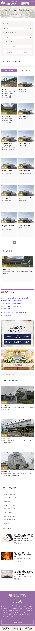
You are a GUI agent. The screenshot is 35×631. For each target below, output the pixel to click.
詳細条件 (10, 52)
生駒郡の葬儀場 (17, 303)
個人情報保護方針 (17, 622)
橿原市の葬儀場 (5, 309)
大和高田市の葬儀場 (7, 298)
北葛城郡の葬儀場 (18, 306)
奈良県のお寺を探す (22, 312)
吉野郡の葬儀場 (5, 303)
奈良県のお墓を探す (7, 315)
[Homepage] (9, 1)
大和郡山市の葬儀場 (21, 298)
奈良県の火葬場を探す (7, 312)
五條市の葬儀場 (17, 300)
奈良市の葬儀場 (5, 306)
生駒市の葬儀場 (5, 300)
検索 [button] (30, 374)
